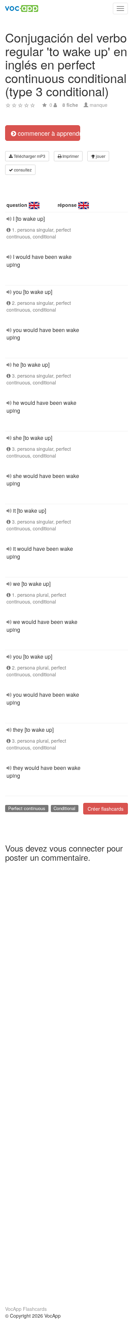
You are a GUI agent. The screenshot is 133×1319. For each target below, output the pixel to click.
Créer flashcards (105, 808)
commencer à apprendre (48, 133)
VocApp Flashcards (26, 1308)
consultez (22, 169)
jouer (100, 156)
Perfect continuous (26, 808)
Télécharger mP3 (29, 156)
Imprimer (70, 156)
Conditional (64, 808)
